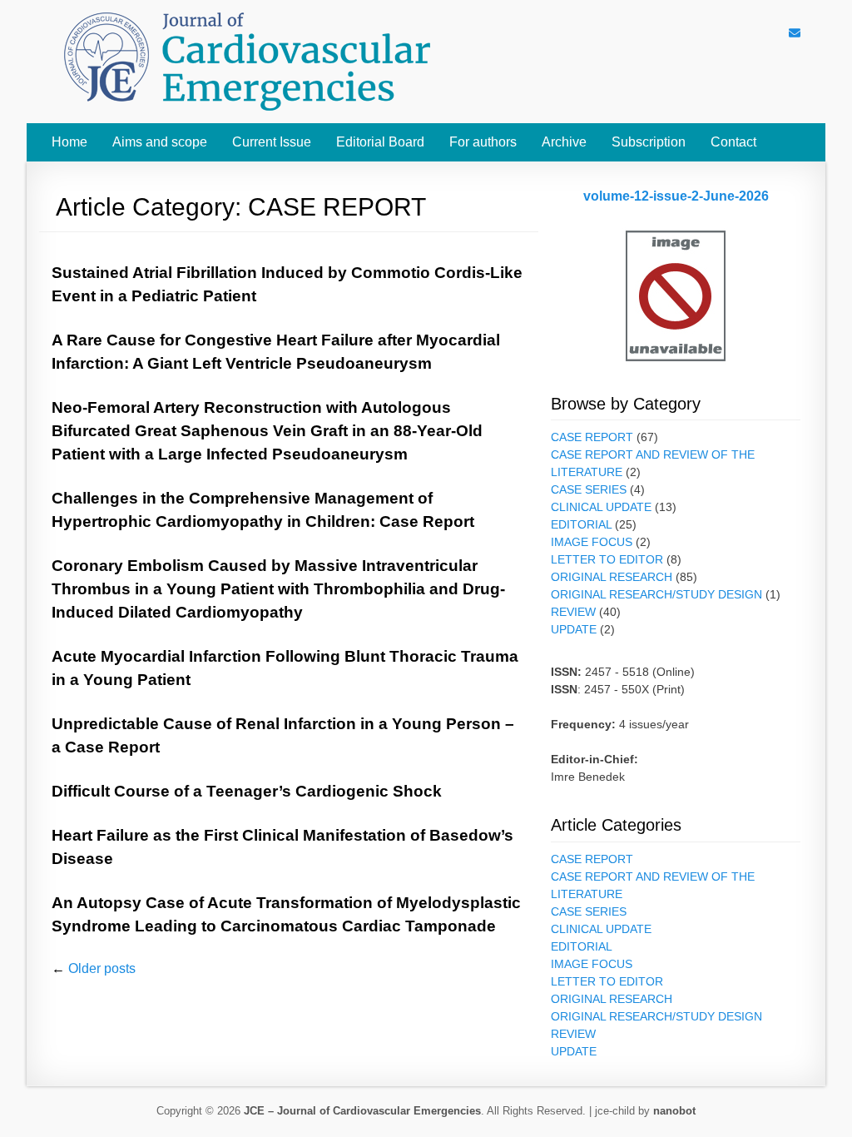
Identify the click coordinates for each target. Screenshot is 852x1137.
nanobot (674, 1111)
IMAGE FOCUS (591, 542)
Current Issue (271, 142)
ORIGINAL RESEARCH (611, 576)
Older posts (94, 968)
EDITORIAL (581, 524)
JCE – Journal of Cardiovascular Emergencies (362, 1111)
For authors (483, 142)
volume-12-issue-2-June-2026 (676, 196)
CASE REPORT (592, 437)
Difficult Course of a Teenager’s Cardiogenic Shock (247, 791)
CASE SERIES (589, 489)
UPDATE (574, 629)
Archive (564, 142)
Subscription (649, 142)
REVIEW (573, 611)
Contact (733, 142)
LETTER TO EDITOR (607, 559)
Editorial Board (380, 142)
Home (69, 142)
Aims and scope (159, 142)
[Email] (794, 33)
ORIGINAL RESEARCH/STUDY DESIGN (656, 594)
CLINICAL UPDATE (601, 507)
